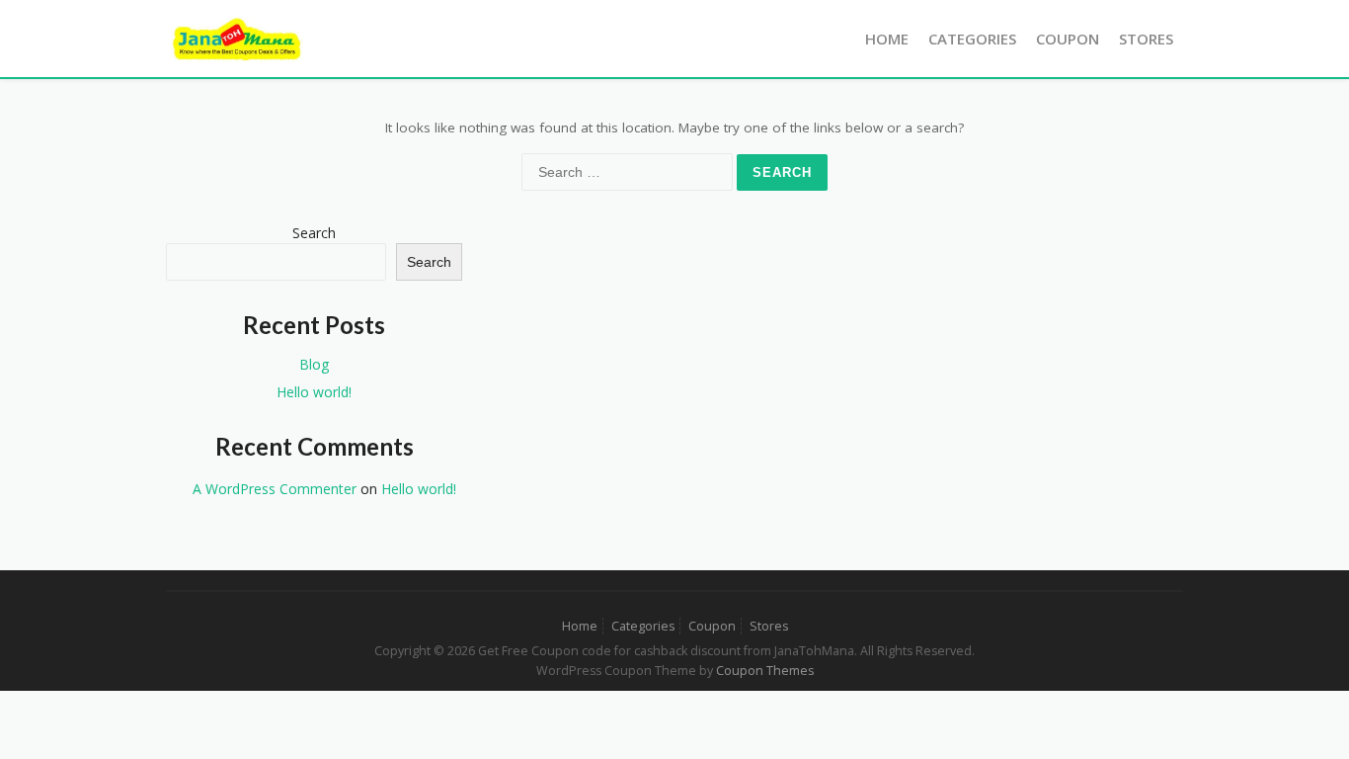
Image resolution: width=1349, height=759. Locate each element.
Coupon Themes (765, 670)
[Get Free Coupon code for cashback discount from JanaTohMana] (237, 37)
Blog (314, 364)
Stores (1146, 38)
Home (887, 38)
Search (314, 232)
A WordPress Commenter (275, 488)
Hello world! (314, 391)
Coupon (1067, 38)
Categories (972, 38)
